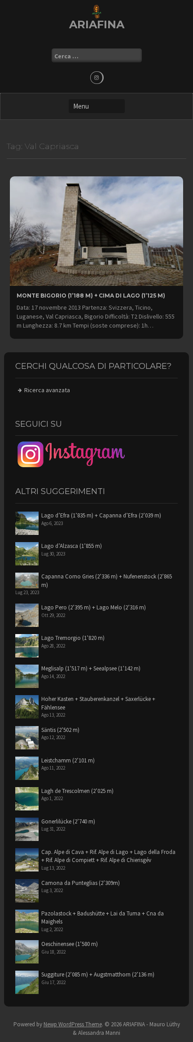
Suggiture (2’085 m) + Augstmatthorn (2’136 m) (97, 974)
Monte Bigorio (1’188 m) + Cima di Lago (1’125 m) (91, 295)
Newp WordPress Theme (73, 1024)
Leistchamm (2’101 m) (68, 760)
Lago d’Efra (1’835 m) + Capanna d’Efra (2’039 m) (101, 515)
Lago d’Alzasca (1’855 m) (71, 546)
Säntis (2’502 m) (60, 730)
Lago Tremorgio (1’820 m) (73, 638)
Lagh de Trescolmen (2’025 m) (77, 791)
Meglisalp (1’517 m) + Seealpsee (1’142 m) (90, 668)
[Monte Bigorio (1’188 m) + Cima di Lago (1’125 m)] (96, 230)
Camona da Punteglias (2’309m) (80, 883)
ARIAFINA (96, 24)
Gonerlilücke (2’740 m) (68, 821)
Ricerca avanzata (47, 390)
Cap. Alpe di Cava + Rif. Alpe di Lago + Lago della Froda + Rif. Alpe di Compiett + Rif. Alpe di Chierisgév (108, 856)
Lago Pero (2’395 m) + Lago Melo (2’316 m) (93, 607)
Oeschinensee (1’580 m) (69, 944)
